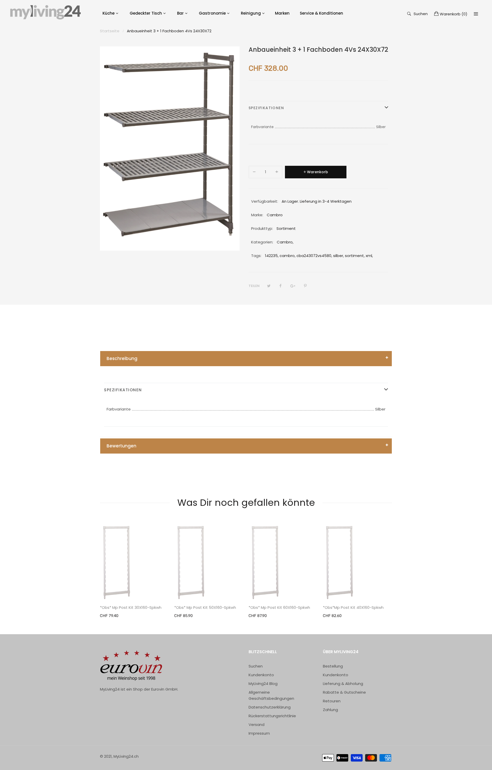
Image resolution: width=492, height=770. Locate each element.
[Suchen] (476, 14)
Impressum (259, 733)
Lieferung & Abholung (343, 683)
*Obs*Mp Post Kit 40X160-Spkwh (353, 607)
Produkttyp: (262, 228)
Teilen (254, 285)
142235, (272, 255)
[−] (254, 173)
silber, (338, 255)
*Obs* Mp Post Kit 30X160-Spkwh (130, 607)
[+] (277, 173)
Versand (256, 724)
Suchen (421, 13)
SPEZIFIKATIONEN (266, 107)
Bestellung (333, 666)
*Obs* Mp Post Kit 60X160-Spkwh (279, 607)
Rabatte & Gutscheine (344, 692)
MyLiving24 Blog (263, 683)
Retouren (332, 701)
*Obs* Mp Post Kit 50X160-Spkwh (205, 607)
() (453, 14)
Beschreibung (122, 358)
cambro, (287, 255)
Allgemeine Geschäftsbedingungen (271, 695)
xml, (369, 255)
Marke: (257, 215)
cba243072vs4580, (314, 255)
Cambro (285, 242)
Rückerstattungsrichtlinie (272, 715)
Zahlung (330, 709)
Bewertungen (121, 446)
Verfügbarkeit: (264, 201)
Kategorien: (262, 242)
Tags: (256, 255)
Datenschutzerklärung (270, 707)
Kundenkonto (261, 674)
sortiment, (355, 255)
